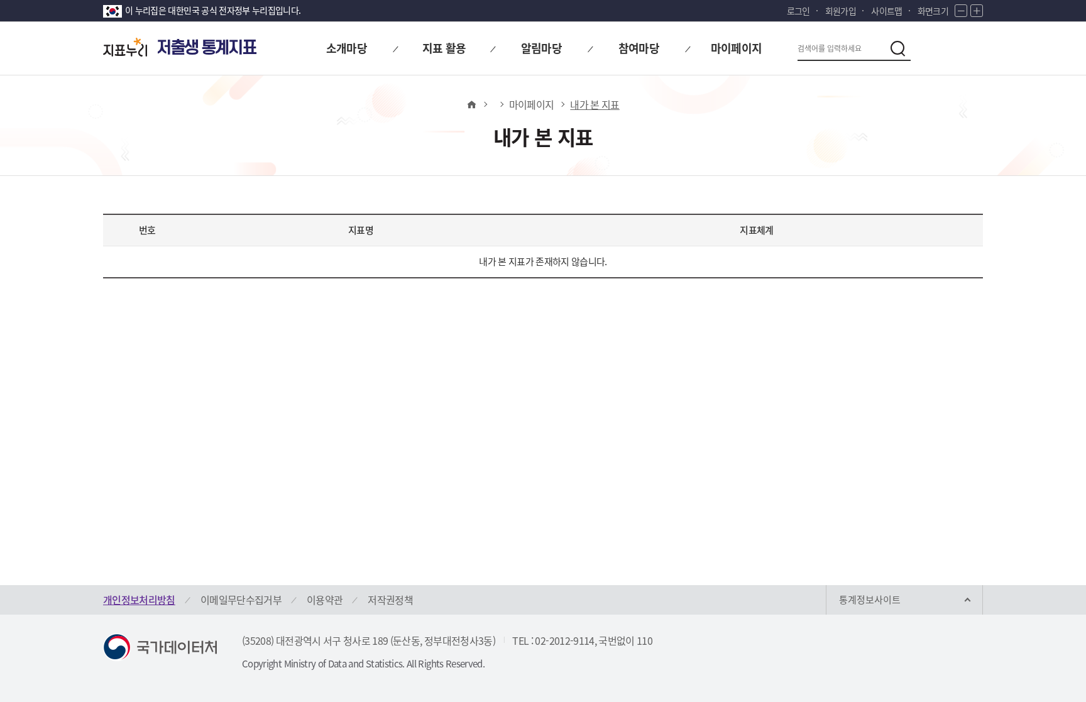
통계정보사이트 (870, 599)
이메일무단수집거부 (241, 599)
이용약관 (325, 599)
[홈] (471, 104)
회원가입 (840, 10)
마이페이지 (531, 104)
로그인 (798, 10)
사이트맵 (886, 10)
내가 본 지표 (594, 104)
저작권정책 (390, 599)
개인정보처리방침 (139, 599)
